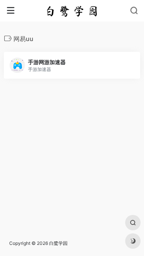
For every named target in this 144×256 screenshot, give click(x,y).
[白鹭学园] (72, 11)
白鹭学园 (58, 243)
